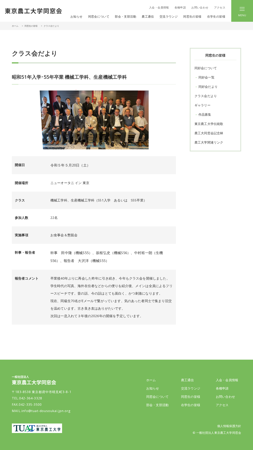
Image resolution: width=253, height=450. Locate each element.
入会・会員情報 (159, 7)
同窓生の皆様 (190, 396)
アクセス (219, 7)
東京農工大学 (37, 428)
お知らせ (76, 16)
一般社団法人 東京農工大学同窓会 (33, 11)
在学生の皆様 (190, 405)
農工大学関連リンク (208, 142)
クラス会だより (205, 96)
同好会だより (208, 86)
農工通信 (187, 380)
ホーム (15, 26)
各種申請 (180, 7)
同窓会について (157, 396)
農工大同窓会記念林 (208, 133)
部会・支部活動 (157, 405)
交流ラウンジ (190, 388)
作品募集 (204, 114)
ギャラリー (202, 105)
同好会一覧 (206, 77)
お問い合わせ (199, 7)
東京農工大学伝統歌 (208, 124)
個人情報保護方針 (229, 426)
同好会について (205, 68)
